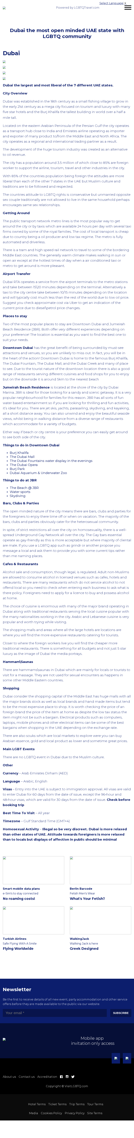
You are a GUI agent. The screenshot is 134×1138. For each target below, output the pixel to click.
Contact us (27, 1076)
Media (33, 1113)
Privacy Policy (74, 1113)
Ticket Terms (57, 1104)
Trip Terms (76, 1104)
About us (9, 1076)
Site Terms (94, 1113)
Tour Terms (95, 1104)
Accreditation (47, 1076)
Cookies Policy (51, 1113)
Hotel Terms (37, 1104)
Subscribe (121, 1012)
